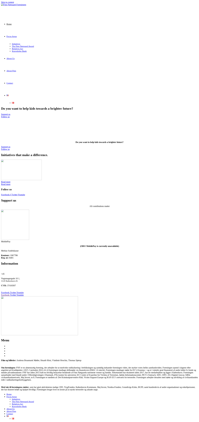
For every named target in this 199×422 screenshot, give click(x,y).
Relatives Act (17, 404)
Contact (9, 414)
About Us (10, 409)
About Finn (11, 411)
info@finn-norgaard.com (11, 269)
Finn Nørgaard (13, 351)
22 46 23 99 (10, 274)
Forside (10, 346)
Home (9, 394)
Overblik (10, 348)
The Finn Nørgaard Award (23, 401)
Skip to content (7, 2)
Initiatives (16, 399)
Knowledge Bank (19, 406)
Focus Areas (11, 397)
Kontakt (10, 356)
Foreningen (11, 353)
